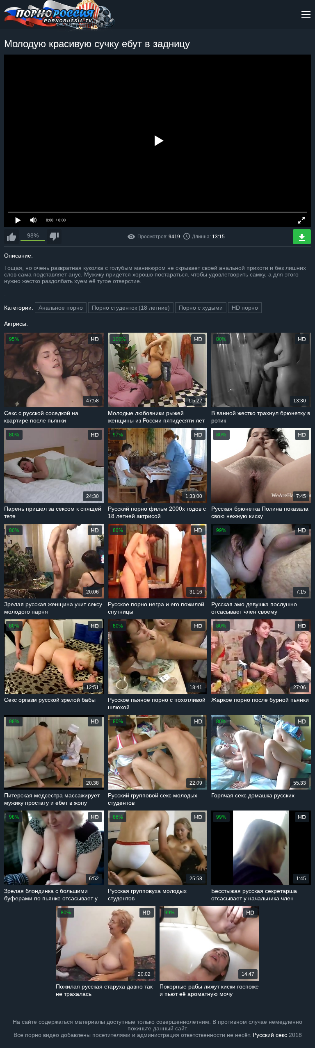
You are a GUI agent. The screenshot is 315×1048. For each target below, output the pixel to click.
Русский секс (270, 1035)
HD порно (245, 307)
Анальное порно (61, 307)
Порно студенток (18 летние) (131, 307)
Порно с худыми (201, 307)
